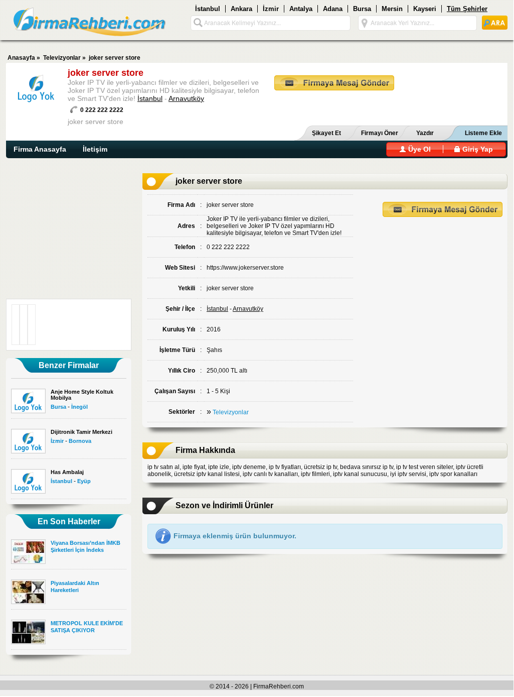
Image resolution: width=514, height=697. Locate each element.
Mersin (392, 9)
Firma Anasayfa (40, 149)
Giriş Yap (476, 149)
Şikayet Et (326, 133)
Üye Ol (418, 149)
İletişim (95, 149)
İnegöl (79, 407)
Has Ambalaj (67, 472)
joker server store (114, 57)
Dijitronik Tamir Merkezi (81, 432)
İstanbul (207, 9)
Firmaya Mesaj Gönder (334, 82)
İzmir (271, 9)
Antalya (300, 9)
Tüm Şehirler (467, 9)
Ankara (241, 9)
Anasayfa (21, 57)
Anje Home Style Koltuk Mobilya (82, 395)
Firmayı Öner (379, 133)
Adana (332, 9)
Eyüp (84, 481)
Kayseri (424, 9)
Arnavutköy (186, 98)
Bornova (80, 441)
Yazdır (425, 133)
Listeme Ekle (483, 133)
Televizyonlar (62, 57)
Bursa (362, 9)
